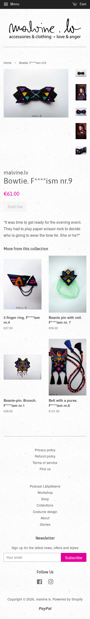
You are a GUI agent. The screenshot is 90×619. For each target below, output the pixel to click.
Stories (45, 524)
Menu (14, 3)
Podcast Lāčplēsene (45, 486)
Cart (82, 3)
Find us (45, 468)
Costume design (45, 511)
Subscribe (73, 557)
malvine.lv (43, 599)
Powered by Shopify (68, 599)
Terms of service (45, 462)
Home (8, 63)
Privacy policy (45, 449)
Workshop (45, 492)
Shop (45, 498)
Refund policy (45, 456)
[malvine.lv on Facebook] (39, 582)
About (45, 517)
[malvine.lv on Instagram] (50, 582)
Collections (45, 505)
